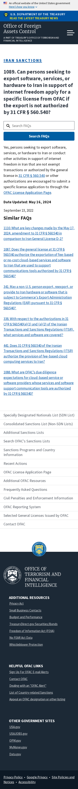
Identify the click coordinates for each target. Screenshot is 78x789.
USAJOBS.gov (18, 734)
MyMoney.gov (18, 747)
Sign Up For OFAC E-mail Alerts (29, 672)
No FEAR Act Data (20, 638)
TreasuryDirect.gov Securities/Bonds (33, 624)
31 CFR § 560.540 (32, 175)
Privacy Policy (13, 777)
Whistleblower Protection (26, 644)
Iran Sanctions (23, 60)
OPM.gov (15, 740)
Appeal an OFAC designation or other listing (37, 699)
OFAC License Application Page (27, 192)
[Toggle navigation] (70, 33)
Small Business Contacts (25, 610)
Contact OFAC (18, 679)
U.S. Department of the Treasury (38, 14)
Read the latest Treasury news (34, 18)
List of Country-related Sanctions (31, 692)
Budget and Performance (25, 617)
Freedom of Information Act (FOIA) (31, 631)
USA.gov (14, 727)
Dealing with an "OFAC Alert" (27, 686)
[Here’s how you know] (39, 5)
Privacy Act (16, 603)
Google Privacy (37, 777)
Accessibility (27, 782)
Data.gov (15, 754)
